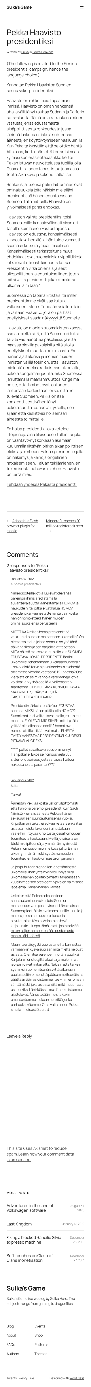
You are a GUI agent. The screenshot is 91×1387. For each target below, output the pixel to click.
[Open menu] (81, 7)
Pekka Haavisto (42, 52)
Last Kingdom (19, 1224)
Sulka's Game (19, 7)
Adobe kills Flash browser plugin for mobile (22, 525)
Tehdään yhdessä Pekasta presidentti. (42, 484)
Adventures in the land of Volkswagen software (30, 1207)
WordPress (77, 1378)
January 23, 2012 (22, 579)
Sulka (25, 52)
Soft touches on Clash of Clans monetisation (30, 1257)
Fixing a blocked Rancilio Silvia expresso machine (34, 1239)
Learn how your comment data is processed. (40, 1157)
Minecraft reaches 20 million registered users (64, 523)
